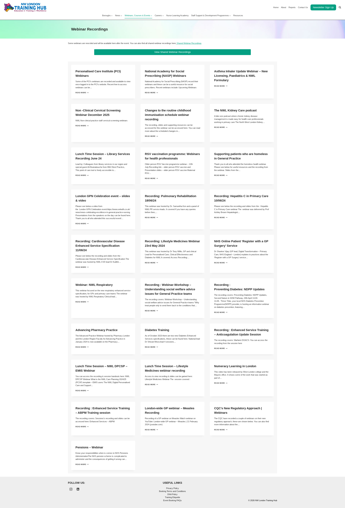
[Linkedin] (78, 489)
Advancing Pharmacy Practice (96, 330)
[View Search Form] (339, 7)
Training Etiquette (172, 497)
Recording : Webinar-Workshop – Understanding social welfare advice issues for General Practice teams (170, 289)
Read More (81, 93)
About (283, 7)
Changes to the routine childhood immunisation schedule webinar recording (168, 115)
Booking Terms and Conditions (172, 491)
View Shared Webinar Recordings (172, 52)
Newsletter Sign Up (323, 7)
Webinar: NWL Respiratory (94, 285)
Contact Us (303, 7)
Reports (292, 7)
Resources (238, 15)
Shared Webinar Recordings (188, 43)
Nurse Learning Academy (177, 15)
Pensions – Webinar (89, 447)
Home (276, 7)
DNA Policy (172, 494)
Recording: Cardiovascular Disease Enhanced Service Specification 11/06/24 (100, 246)
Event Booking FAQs (172, 500)
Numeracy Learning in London (235, 366)
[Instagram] (71, 489)
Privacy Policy (172, 488)
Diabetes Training (157, 330)
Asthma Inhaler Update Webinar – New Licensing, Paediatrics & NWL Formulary (241, 76)
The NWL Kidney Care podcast (235, 110)
